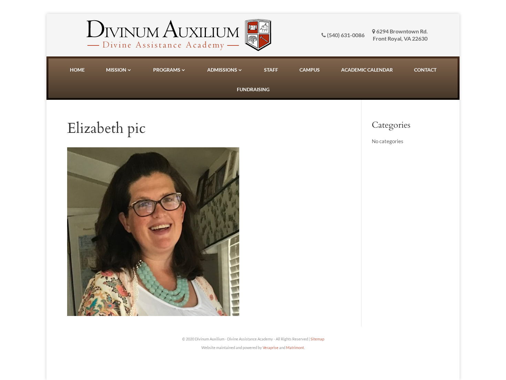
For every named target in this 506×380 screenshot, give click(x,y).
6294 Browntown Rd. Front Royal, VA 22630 (400, 35)
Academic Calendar (367, 70)
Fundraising (253, 89)
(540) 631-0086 (345, 35)
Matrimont (295, 347)
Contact (425, 70)
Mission (116, 70)
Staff (271, 70)
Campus (309, 70)
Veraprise (270, 347)
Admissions (222, 70)
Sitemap (317, 339)
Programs (166, 70)
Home (77, 70)
